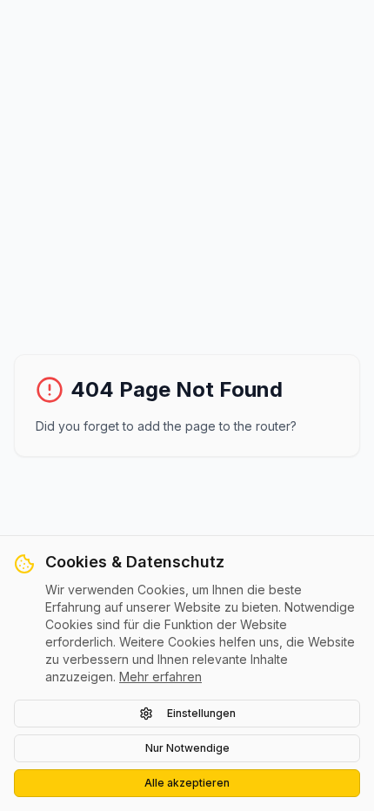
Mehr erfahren (160, 676)
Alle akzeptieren (187, 782)
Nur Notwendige (187, 747)
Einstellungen (201, 713)
